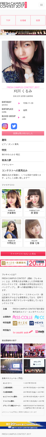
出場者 (23, 20)
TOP (8, 20)
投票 (38, 20)
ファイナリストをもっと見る (23, 253)
